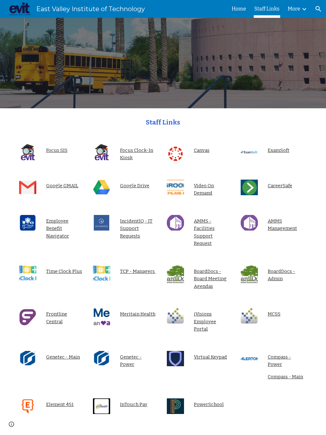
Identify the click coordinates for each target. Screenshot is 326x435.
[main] (163, 122)
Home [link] (239, 9)
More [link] (294, 9)
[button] (318, 9)
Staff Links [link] (267, 9)
